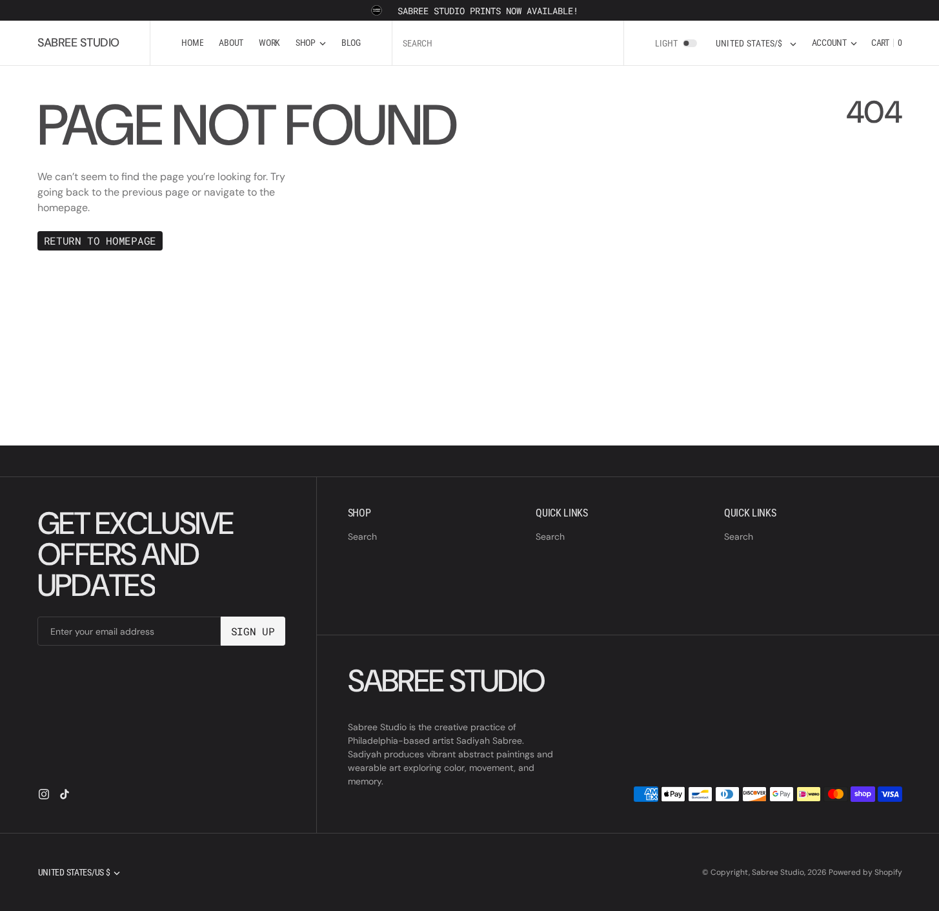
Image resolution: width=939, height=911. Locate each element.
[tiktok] (64, 794)
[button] (834, 43)
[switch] (690, 43)
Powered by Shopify (865, 872)
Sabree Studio (778, 872)
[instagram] (43, 794)
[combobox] (508, 42)
